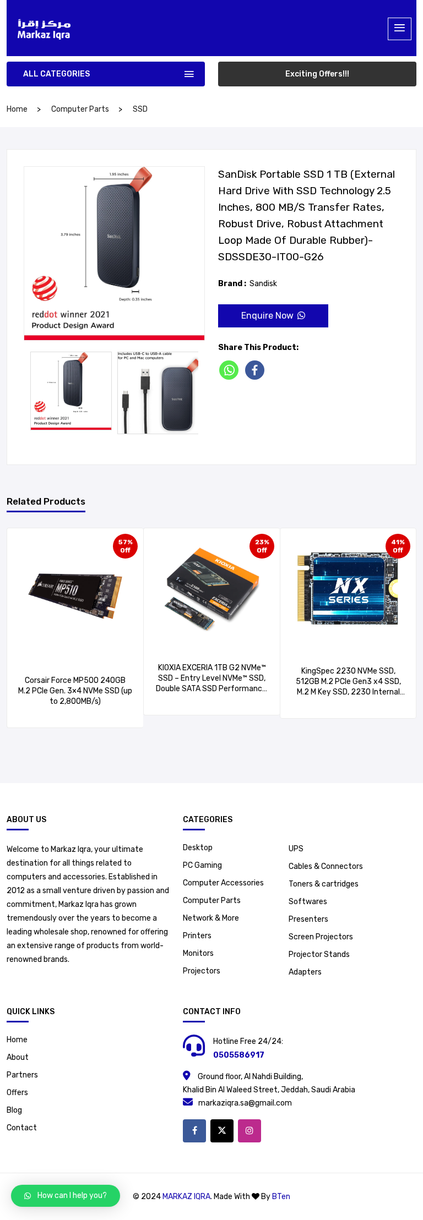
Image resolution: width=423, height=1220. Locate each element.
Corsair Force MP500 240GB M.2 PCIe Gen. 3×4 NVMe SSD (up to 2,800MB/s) (75, 691)
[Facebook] (257, 370)
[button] (65, 1196)
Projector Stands (319, 954)
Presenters (308, 919)
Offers (17, 1092)
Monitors (198, 953)
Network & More (211, 918)
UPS (296, 849)
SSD (140, 109)
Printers (197, 935)
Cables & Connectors (326, 866)
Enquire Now (267, 315)
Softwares (308, 901)
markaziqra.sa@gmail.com (245, 1103)
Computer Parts (80, 109)
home (17, 109)
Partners (22, 1075)
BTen (281, 1196)
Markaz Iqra (186, 1196)
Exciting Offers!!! (317, 74)
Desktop (198, 847)
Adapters (305, 972)
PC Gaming (202, 865)
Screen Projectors (321, 937)
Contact (22, 1128)
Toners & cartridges (324, 884)
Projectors (201, 971)
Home (17, 1039)
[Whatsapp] (231, 370)
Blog (14, 1110)
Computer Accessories (223, 883)
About (18, 1057)
